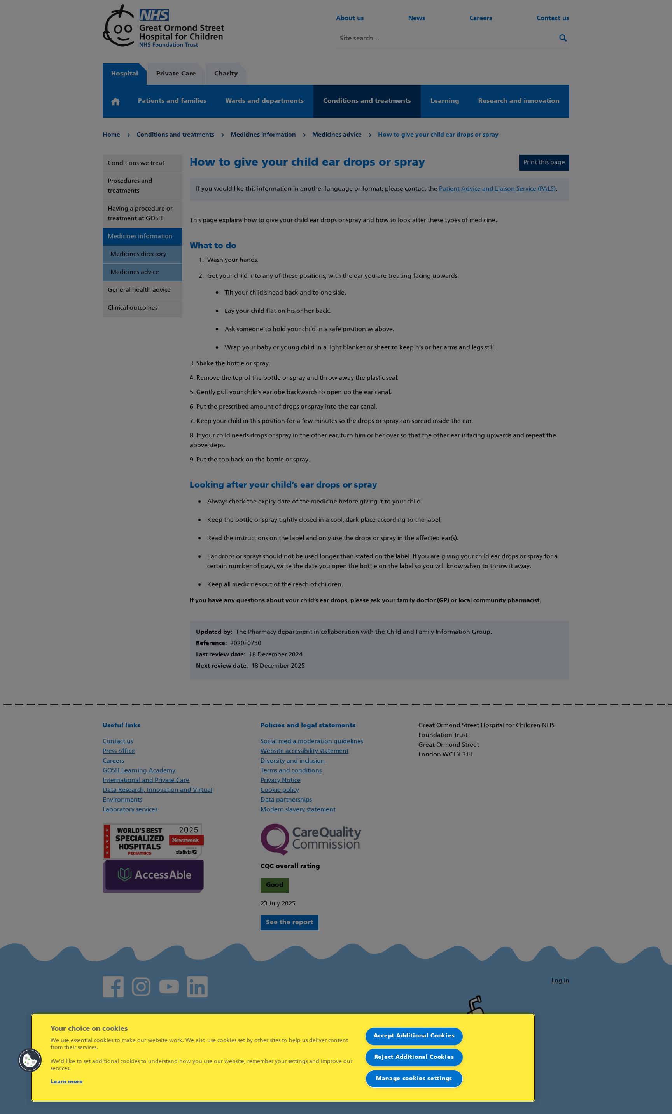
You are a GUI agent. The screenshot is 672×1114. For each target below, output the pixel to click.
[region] (283, 1058)
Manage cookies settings (414, 1079)
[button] (30, 1060)
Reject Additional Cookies (414, 1057)
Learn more (67, 1082)
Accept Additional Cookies (414, 1036)
